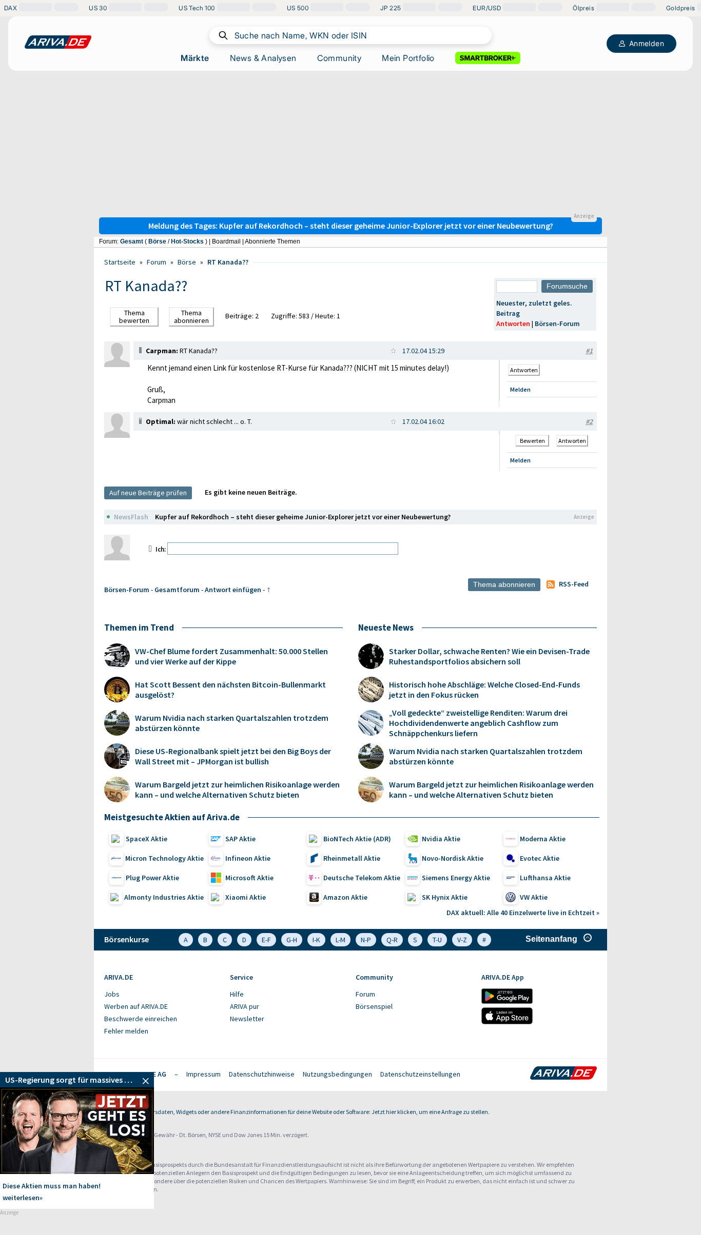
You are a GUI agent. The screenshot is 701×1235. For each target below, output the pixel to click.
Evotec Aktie (539, 858)
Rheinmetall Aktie (351, 858)
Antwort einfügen (233, 589)
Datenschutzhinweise (262, 1074)
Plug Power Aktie (152, 877)
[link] (117, 364)
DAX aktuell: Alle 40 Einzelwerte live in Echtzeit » (522, 912)
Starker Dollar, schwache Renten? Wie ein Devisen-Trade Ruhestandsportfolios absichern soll (489, 656)
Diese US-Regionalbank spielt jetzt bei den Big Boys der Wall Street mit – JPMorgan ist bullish (233, 756)
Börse (157, 241)
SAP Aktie (240, 838)
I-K (316, 939)
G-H (291, 939)
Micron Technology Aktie (164, 858)
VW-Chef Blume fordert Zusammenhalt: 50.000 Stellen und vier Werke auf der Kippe (231, 656)
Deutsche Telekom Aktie (361, 877)
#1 (589, 350)
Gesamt (131, 241)
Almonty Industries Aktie (164, 897)
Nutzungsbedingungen (337, 1074)
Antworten (513, 323)
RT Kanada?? (227, 262)
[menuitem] (162, 994)
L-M (340, 939)
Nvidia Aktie (441, 838)
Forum (156, 262)
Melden (520, 389)
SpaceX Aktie (146, 838)
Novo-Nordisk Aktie (452, 858)
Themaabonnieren (191, 316)
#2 (589, 421)
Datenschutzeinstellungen (420, 1074)
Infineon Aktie (247, 858)
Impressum (203, 1074)
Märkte (195, 58)
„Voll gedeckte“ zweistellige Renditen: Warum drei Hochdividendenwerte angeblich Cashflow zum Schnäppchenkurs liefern (478, 722)
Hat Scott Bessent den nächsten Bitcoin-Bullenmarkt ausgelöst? (230, 689)
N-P (366, 939)
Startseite (119, 262)
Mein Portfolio (408, 58)
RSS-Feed (574, 584)
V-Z (462, 939)
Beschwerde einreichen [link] (140, 1018)
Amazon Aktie (345, 897)
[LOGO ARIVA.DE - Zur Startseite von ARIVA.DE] (58, 42)
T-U (437, 939)
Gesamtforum (177, 589)
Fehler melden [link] (126, 1031)
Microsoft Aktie (249, 877)
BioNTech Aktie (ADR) (357, 838)
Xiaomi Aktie (245, 897)
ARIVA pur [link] (244, 1006)
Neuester (510, 303)
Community (339, 58)
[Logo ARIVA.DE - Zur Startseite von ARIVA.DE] (563, 1074)
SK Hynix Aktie (445, 897)
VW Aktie (534, 897)
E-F (266, 939)
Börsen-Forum (557, 323)
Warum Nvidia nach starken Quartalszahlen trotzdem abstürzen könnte (231, 723)
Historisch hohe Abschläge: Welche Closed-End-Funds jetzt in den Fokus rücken (484, 689)
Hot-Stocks (187, 241)
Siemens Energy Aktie (456, 877)
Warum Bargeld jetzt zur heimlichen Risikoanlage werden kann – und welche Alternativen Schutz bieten (237, 789)
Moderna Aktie (543, 838)
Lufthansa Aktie (545, 877)
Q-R (392, 939)
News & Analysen (263, 58)
